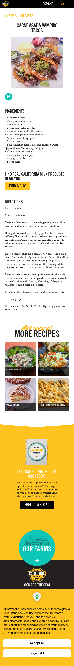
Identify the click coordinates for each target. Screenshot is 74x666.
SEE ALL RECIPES (19, 15)
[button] (70, 4)
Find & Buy (17, 186)
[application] (37, 627)
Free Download (37, 504)
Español (49, 4)
